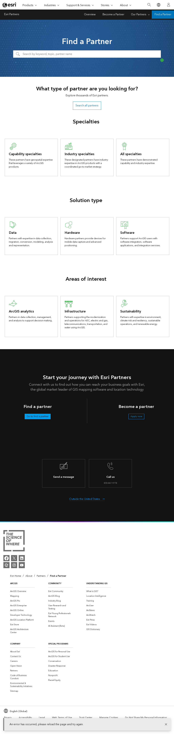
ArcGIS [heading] (14, 583)
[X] (14, 558)
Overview (90, 14)
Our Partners (138, 14)
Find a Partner (162, 14)
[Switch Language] (158, 5)
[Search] (149, 5)
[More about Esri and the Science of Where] (14, 541)
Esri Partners (11, 15)
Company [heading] (15, 644)
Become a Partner (113, 14)
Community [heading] (54, 583)
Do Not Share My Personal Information (146, 718)
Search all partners (87, 105)
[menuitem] (22, 591)
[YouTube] (22, 565)
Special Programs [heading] (58, 644)
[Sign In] (168, 5)
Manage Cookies (108, 718)
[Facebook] (6, 558)
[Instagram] (14, 565)
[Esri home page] (9, 5)
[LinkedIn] (22, 558)
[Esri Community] (6, 565)
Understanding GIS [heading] (97, 583)
